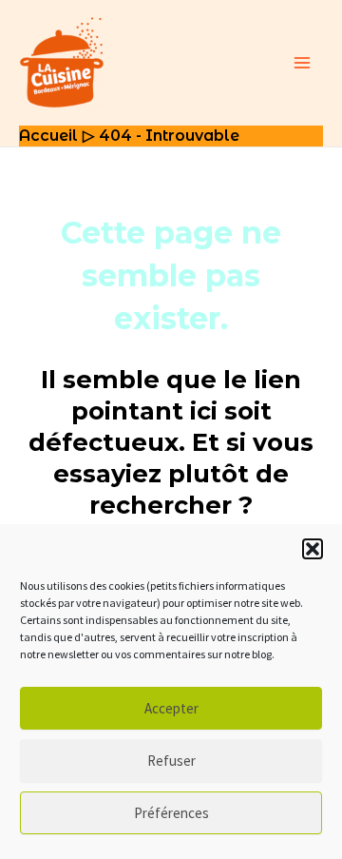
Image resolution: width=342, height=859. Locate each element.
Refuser (171, 761)
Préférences (171, 813)
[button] (312, 548)
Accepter (171, 708)
